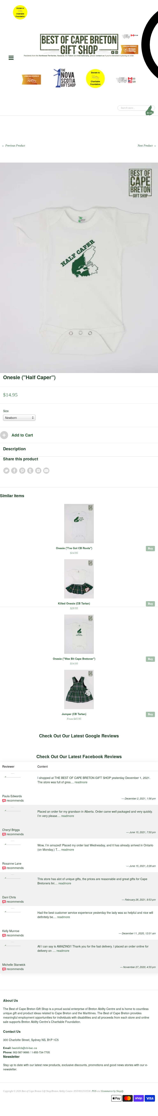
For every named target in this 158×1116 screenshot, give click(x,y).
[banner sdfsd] (79, 45)
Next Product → (147, 145)
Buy (150, 548)
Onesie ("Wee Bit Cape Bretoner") (74, 659)
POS (94, 1091)
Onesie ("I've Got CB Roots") (74, 548)
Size (6, 411)
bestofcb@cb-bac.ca (24, 1048)
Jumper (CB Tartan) (74, 714)
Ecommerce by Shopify (112, 1091)
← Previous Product (13, 145)
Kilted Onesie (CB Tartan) (74, 603)
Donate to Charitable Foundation (20, 12)
